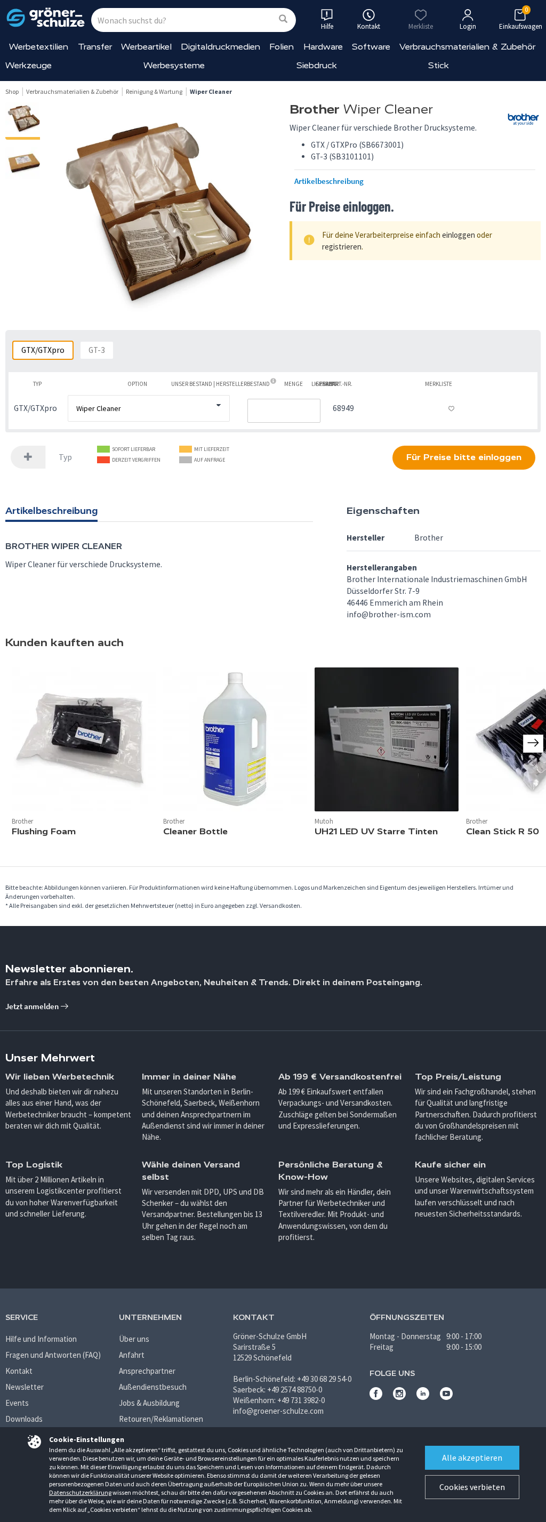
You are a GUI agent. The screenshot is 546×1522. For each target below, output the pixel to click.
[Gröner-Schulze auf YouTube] (446, 1397)
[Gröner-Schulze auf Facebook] (376, 1397)
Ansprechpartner (147, 1371)
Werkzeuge (28, 65)
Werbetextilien (38, 47)
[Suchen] (283, 19)
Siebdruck (316, 65)
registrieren (342, 246)
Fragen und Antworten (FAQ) (53, 1355)
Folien (281, 47)
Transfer (95, 47)
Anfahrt (131, 1355)
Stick (438, 65)
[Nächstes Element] (533, 743)
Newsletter (24, 1387)
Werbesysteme (174, 65)
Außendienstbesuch (153, 1387)
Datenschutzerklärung (80, 1492)
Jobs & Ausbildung (149, 1403)
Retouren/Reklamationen (161, 1419)
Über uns (134, 1339)
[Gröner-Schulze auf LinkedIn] (422, 1397)
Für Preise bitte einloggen (463, 457)
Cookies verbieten (472, 1486)
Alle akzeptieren (472, 1457)
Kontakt (19, 1371)
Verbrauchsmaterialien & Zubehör (467, 47)
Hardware (323, 47)
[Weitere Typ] (28, 457)
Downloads (24, 1419)
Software (371, 47)
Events (17, 1403)
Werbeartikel (146, 47)
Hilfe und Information (41, 1339)
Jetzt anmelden (32, 1006)
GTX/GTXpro (43, 350)
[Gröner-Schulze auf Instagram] (399, 1397)
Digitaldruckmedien (220, 47)
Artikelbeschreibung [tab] (51, 510)
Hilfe (327, 26)
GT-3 (97, 350)
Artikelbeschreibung (329, 181)
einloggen (458, 235)
